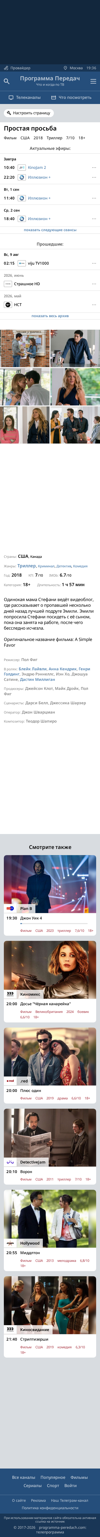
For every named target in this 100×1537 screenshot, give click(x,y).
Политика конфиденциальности (50, 1507)
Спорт (53, 1485)
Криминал (46, 566)
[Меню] (93, 81)
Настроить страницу (31, 112)
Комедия (80, 566)
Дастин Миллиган (37, 679)
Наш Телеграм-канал (69, 1500)
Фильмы (79, 1477)
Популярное (53, 1477)
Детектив (63, 566)
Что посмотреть (75, 97)
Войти (70, 1485)
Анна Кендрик (63, 668)
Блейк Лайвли (33, 668)
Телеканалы (28, 97)
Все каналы (23, 1477)
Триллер (26, 566)
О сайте (19, 1500)
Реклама (38, 1500)
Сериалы (33, 1485)
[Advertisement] (50, 499)
